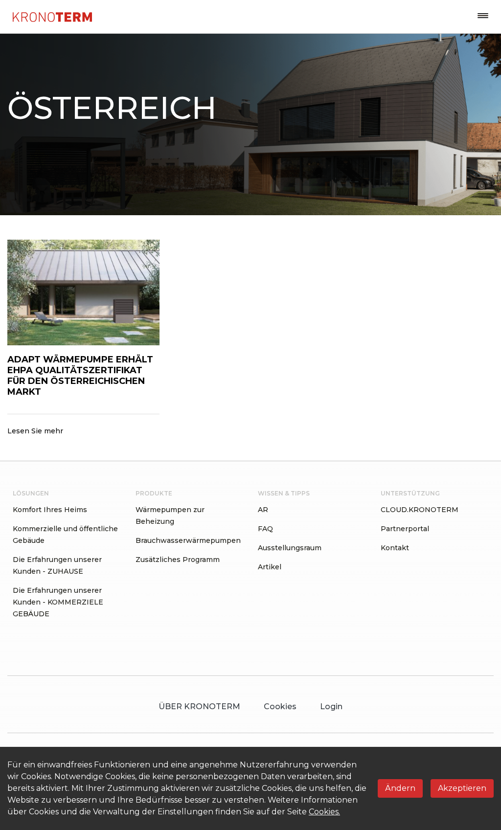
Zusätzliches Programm (178, 559)
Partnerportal (405, 528)
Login (331, 706)
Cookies (280, 706)
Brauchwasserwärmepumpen (188, 540)
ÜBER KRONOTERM (199, 706)
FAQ (265, 528)
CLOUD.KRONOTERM (419, 509)
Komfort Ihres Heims (50, 509)
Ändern (400, 788)
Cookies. (324, 811)
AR (263, 509)
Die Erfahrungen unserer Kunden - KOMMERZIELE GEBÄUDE (58, 602)
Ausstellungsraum (289, 547)
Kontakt (395, 547)
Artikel (269, 566)
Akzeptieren (462, 788)
